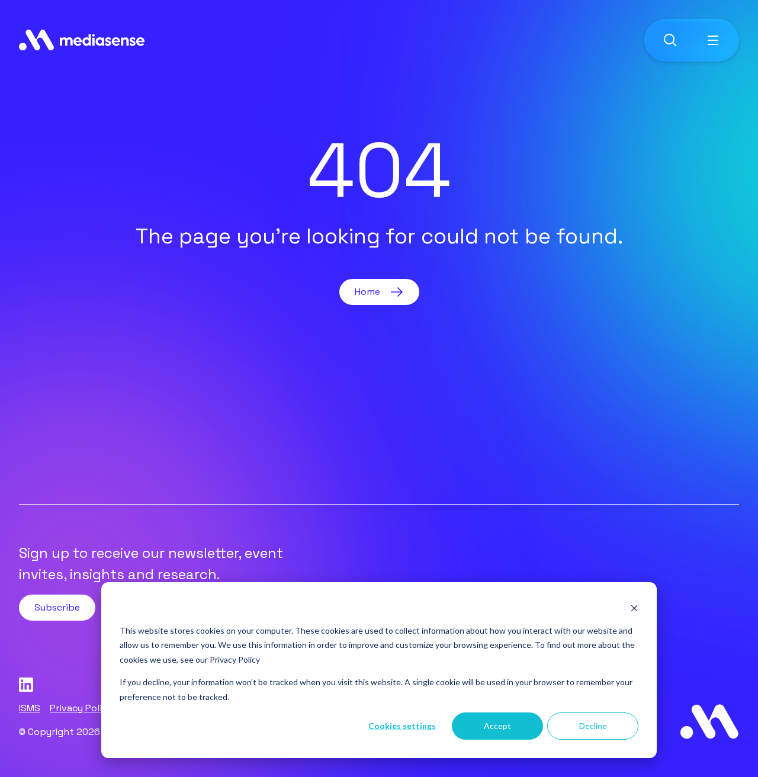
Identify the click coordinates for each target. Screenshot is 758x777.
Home (367, 291)
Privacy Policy (235, 659)
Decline (593, 726)
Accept (497, 726)
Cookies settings (402, 726)
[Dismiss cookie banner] (634, 608)
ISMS (29, 708)
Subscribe (57, 607)
